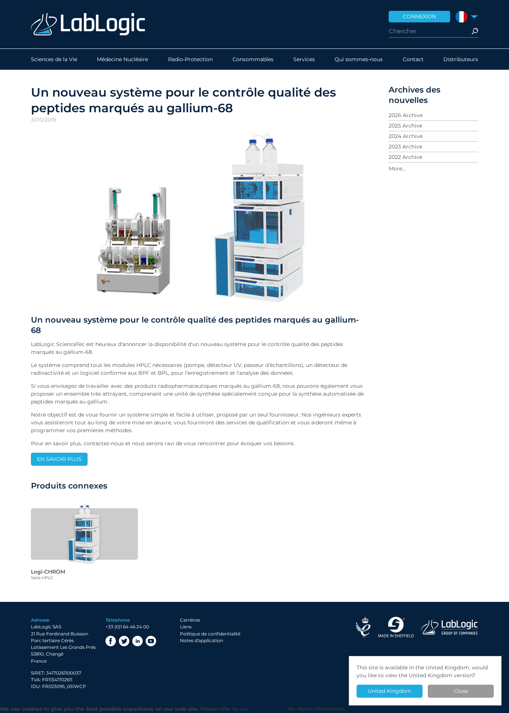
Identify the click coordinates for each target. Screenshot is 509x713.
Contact (413, 59)
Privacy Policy (268, 709)
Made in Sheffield (396, 627)
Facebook (110, 641)
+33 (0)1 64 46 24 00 (127, 626)
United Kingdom (389, 691)
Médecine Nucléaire (122, 59)
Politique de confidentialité (210, 634)
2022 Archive (405, 157)
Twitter (124, 641)
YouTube (151, 641)
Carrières (190, 620)
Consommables (253, 59)
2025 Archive (405, 125)
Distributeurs (460, 59)
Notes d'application (201, 640)
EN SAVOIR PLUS (59, 459)
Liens (186, 626)
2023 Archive (405, 146)
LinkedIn (137, 641)
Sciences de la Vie (54, 59)
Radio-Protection (190, 59)
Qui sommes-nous (359, 59)
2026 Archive (406, 115)
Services (304, 59)
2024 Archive (406, 136)
